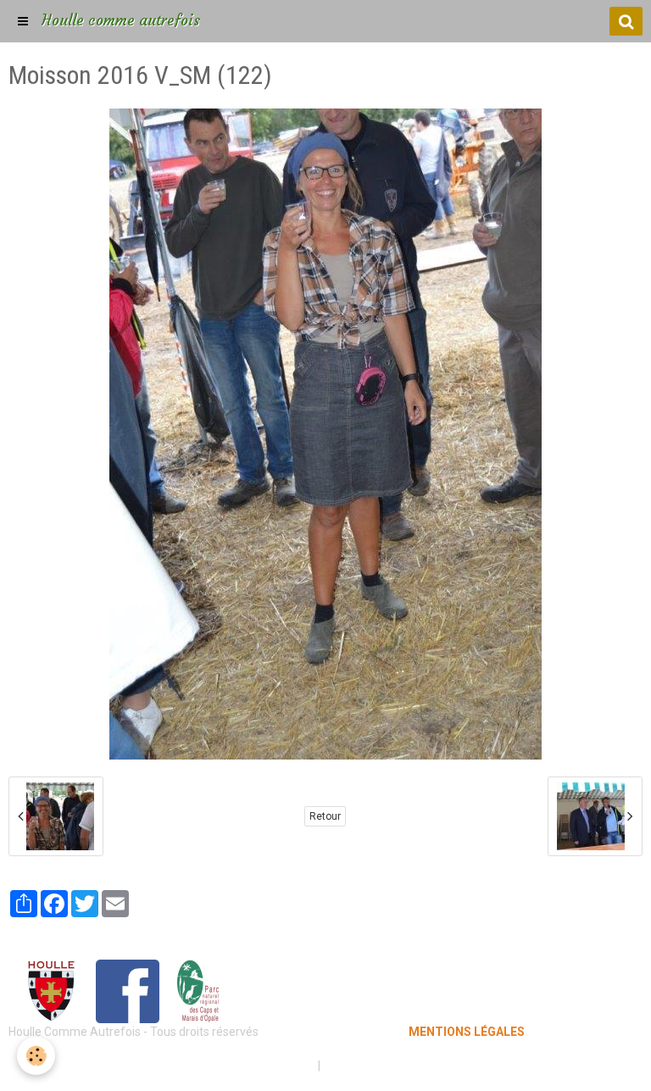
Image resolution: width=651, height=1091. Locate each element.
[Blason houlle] (50, 990)
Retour (325, 816)
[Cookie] (36, 1056)
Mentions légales (265, 1065)
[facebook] (127, 990)
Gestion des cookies (378, 1065)
